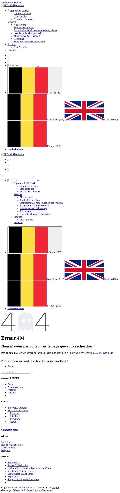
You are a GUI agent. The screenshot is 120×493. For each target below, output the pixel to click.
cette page (108, 353)
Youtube (13, 421)
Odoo (16, 490)
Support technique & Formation (23, 479)
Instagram (15, 419)
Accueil (11, 366)
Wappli (55, 487)
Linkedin (13, 416)
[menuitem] (18, 10)
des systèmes (29, 468)
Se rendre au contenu (11, 2)
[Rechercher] (38, 66)
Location (12, 392)
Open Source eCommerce (39, 490)
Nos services (14, 462)
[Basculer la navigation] (9, 160)
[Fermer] (2, 175)
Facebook (15, 413)
